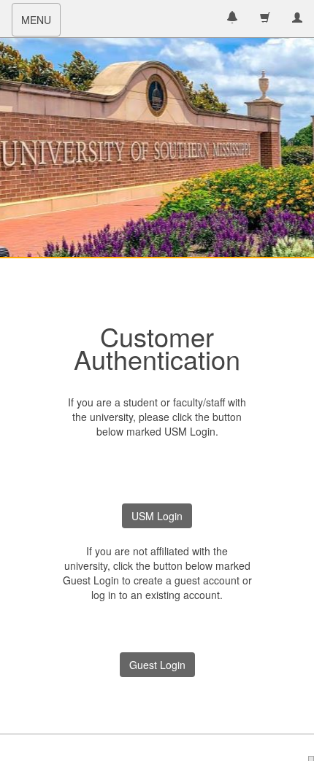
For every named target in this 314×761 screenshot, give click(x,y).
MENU (40, 24)
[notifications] (232, 18)
